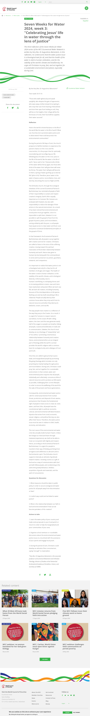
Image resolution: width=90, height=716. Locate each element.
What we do (35, 704)
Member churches (37, 695)
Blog (47, 701)
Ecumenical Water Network (77, 88)
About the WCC (36, 692)
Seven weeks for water (9, 94)
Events (34, 701)
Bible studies (17, 15)
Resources (8, 15)
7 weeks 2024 (6, 97)
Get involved (49, 692)
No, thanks (76, 712)
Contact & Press (50, 698)
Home (2, 15)
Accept (67, 712)
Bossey (48, 704)
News (33, 698)
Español (85, 21)
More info (40, 714)
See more (45, 659)
